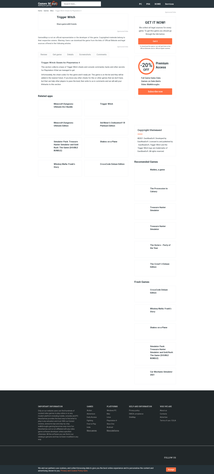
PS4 (148, 4)
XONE (158, 4)
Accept (171, 469)
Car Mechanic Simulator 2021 (161, 373)
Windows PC (111, 410)
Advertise (163, 417)
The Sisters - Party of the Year (160, 246)
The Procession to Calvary (159, 190)
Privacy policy (134, 410)
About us (163, 410)
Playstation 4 (112, 421)
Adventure (91, 414)
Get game (57, 54)
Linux (109, 417)
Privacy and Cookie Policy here (74, 471)
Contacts (163, 414)
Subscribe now (155, 91)
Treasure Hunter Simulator (158, 209)
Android (110, 427)
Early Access (92, 417)
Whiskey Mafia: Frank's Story (64, 165)
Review (44, 54)
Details (70, 54)
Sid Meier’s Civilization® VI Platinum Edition (112, 124)
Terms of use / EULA (168, 421)
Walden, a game (157, 170)
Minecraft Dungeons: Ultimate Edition (64, 124)
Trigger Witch (106, 104)
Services (169, 4)
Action (89, 410)
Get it (155, 41)
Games (46, 11)
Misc (52, 11)
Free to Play (91, 424)
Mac (108, 414)
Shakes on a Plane (108, 141)
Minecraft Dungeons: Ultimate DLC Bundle (64, 105)
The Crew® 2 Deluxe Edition (159, 265)
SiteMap (132, 417)
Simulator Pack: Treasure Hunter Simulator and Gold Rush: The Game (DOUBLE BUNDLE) (66, 146)
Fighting (90, 421)
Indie (89, 427)
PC (140, 4)
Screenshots (85, 54)
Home (40, 11)
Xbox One (110, 424)
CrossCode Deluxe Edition (112, 164)
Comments (102, 54)
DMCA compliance (136, 414)
